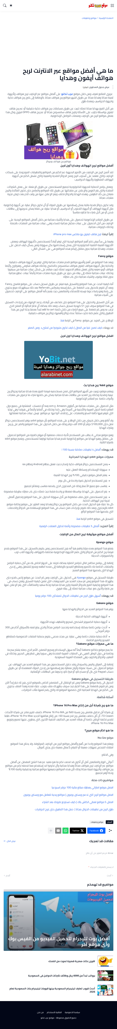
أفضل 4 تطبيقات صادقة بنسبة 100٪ (81, 449)
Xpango (81, 577)
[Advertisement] (58, 43)
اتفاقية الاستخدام (54, 1012)
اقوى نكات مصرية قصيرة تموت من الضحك (71, 961)
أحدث (109, 875)
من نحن (40, 1012)
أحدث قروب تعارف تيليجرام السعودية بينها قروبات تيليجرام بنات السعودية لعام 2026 (52, 990)
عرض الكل (11, 841)
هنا (62, 320)
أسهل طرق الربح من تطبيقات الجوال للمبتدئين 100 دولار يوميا (68, 595)
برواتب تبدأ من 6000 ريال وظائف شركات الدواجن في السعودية (61, 975)
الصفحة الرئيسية (106, 18)
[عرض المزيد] (51, 831)
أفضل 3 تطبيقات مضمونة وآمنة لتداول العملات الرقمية (69, 526)
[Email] (58, 831)
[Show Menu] (112, 5)
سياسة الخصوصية (72, 1012)
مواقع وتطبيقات (89, 18)
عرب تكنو (67, 93)
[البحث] (4, 5)
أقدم (8, 875)
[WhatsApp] (65, 831)
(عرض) (85, 87)
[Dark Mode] (10, 5)
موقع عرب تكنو (47, 1018)
